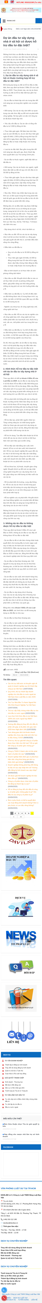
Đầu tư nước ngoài (11, 1107)
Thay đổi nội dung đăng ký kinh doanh (18, 1068)
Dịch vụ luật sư (20, 1298)
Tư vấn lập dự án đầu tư (13, 1104)
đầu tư (15, 675)
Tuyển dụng (23, 1300)
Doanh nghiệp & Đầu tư (19, 49)
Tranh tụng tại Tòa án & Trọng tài (16, 1091)
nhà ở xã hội (24, 675)
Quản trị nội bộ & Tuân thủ (14, 1071)
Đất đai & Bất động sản (13, 1085)
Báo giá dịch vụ (9, 1300)
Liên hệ (34, 1300)
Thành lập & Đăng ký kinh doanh (16, 1065)
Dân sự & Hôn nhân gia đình (14, 1088)
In (38, 49)
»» (21, 817)
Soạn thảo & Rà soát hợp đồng (15, 1074)
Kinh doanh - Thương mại (14, 1082)
